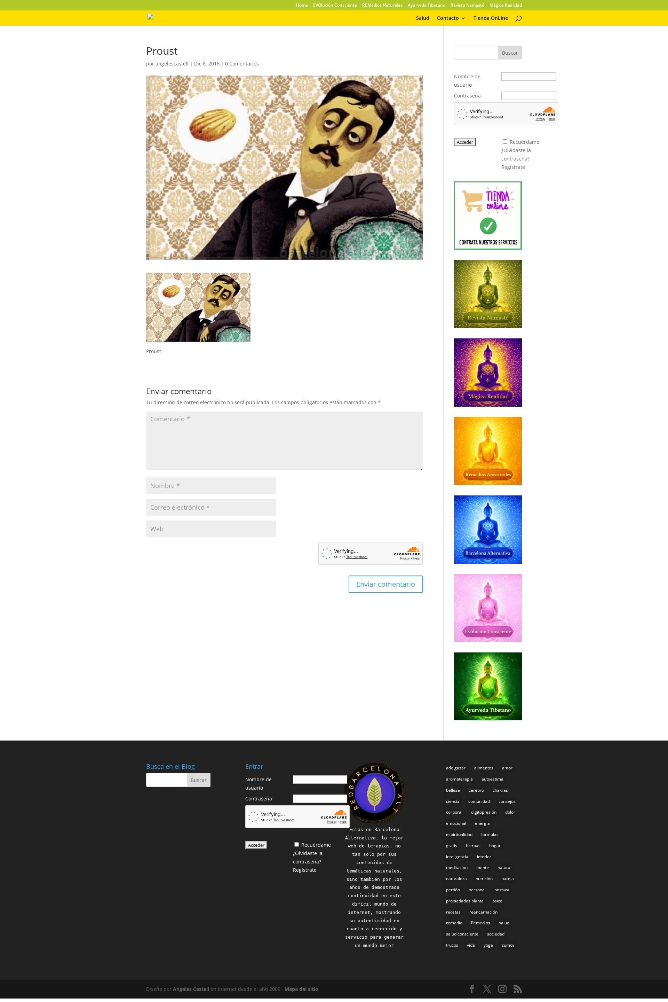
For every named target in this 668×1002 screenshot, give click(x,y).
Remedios (480, 923)
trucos (452, 945)
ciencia (453, 801)
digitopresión (483, 812)
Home (302, 5)
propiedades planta (465, 901)
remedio (454, 923)
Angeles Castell (191, 989)
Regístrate (513, 167)
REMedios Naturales (382, 5)
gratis (451, 845)
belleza (453, 790)
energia (482, 823)
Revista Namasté (467, 5)
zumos (508, 945)
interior (484, 857)
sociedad (495, 934)
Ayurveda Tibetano (426, 5)
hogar (495, 845)
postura (501, 890)
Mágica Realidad (506, 5)
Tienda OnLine (491, 18)
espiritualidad (459, 834)
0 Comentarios (242, 63)
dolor (510, 812)
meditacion (457, 867)
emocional (456, 823)
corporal (454, 812)
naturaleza (456, 879)
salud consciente (462, 934)
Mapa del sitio (301, 989)
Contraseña (467, 95)
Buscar (510, 52)
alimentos (483, 768)
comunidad (479, 801)
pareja (507, 879)
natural (504, 867)
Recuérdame (524, 142)
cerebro (476, 790)
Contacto (448, 18)
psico (497, 901)
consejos (507, 801)
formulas (490, 834)
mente (482, 867)
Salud (422, 18)
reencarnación (483, 912)
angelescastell (172, 63)
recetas (453, 912)
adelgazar (456, 768)
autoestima (492, 779)
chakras (500, 790)
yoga (488, 945)
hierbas (473, 845)
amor (507, 768)
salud (504, 923)
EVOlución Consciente (335, 5)
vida (471, 945)
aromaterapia (459, 779)
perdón (453, 890)
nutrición (484, 879)
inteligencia (457, 857)
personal (477, 890)
